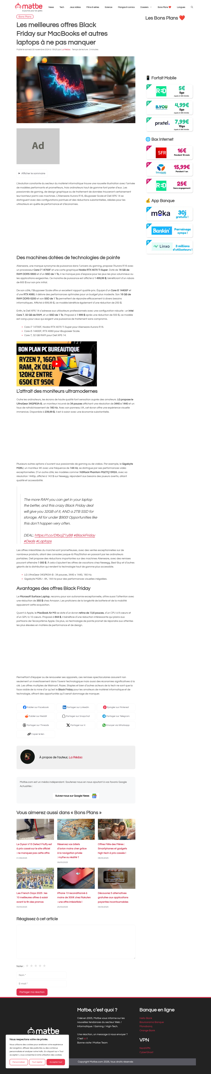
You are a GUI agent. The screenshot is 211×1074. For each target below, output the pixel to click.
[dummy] (38, 163)
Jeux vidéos (75, 7)
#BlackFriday (84, 535)
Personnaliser (18, 1062)
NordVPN (145, 1048)
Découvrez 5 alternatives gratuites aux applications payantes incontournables (113, 897)
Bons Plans (25, 16)
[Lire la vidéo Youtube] (57, 364)
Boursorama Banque (152, 1022)
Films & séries (92, 7)
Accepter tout (56, 1062)
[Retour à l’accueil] (28, 7)
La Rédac (76, 757)
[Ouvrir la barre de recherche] (192, 7)
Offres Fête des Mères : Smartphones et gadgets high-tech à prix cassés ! (112, 848)
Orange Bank (147, 1030)
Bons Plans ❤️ (164, 7)
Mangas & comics (126, 7)
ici (85, 1038)
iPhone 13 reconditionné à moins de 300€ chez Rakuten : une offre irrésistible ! (74, 897)
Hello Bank (146, 1018)
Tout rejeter (37, 1062)
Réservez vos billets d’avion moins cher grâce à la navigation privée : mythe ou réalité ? (72, 851)
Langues (181, 7)
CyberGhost (146, 1052)
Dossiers (144, 7)
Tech (62, 7)
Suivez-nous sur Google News (72, 795)
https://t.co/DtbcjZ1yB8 (54, 535)
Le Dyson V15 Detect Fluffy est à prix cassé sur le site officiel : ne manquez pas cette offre (34, 848)
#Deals (29, 541)
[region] (37, 1051)
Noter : (20, 966)
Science (108, 7)
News (51, 7)
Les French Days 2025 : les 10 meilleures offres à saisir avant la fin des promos (32, 897)
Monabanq (146, 1026)
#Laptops (44, 541)
